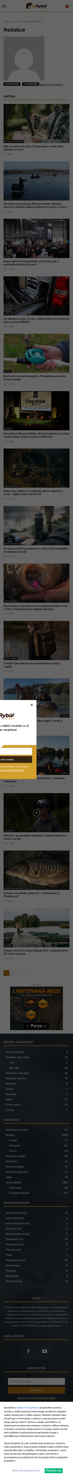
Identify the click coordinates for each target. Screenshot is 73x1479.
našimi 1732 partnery (27, 1407)
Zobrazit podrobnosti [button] (26, 1470)
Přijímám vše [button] (53, 1470)
